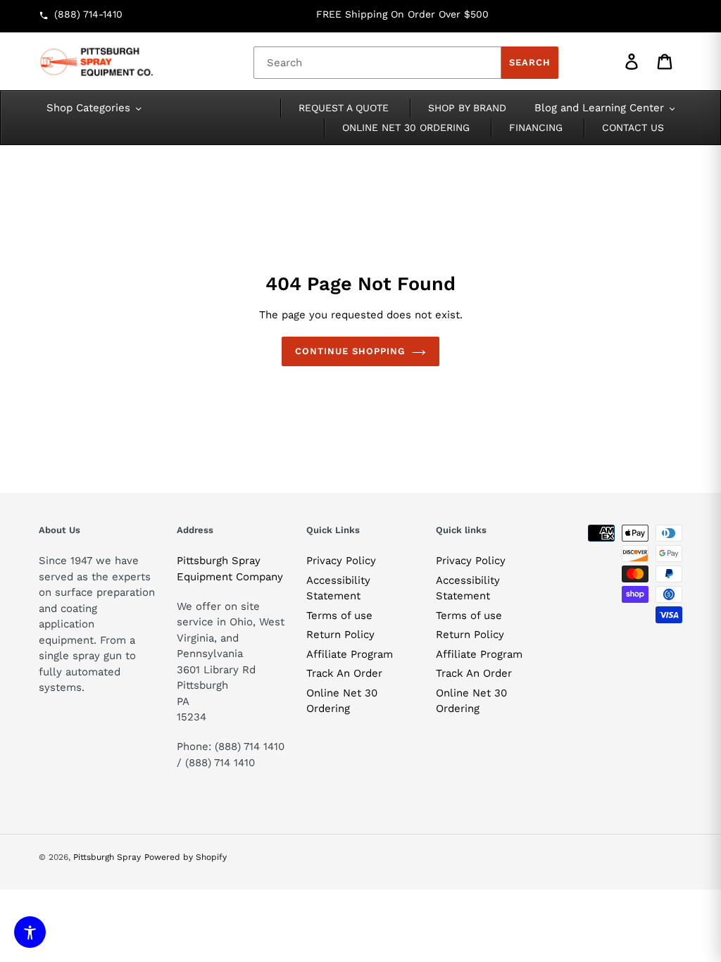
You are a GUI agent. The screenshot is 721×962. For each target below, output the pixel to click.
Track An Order (344, 673)
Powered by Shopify (185, 857)
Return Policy (340, 634)
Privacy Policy (341, 560)
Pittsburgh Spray (107, 857)
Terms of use (339, 615)
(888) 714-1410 (88, 14)
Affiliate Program (349, 654)
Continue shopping (350, 351)
